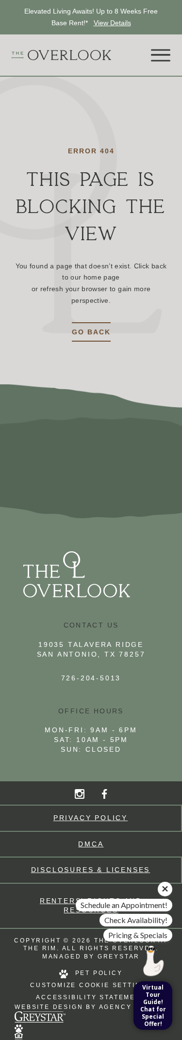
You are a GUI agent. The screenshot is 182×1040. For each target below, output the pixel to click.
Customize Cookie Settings (91, 985)
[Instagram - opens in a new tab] (79, 794)
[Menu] (160, 55)
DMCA (90, 844)
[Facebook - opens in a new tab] (104, 794)
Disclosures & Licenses (90, 870)
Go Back (91, 332)
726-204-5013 (91, 678)
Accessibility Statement (91, 997)
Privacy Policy (90, 818)
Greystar (119, 956)
